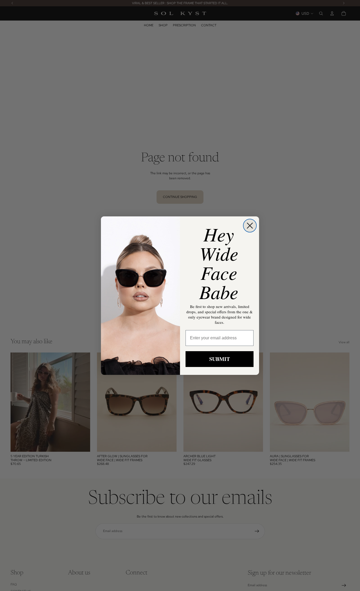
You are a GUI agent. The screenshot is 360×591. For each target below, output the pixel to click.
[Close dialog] (249, 225)
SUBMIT (219, 359)
